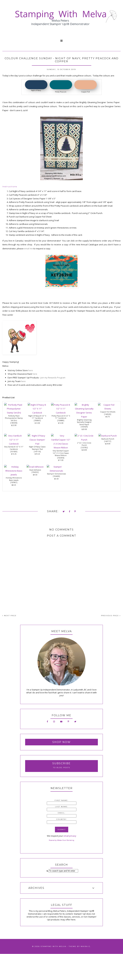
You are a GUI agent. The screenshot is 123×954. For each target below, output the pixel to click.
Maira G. (86, 946)
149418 (14, 423)
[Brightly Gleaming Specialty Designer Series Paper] (84, 416)
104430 (56, 476)
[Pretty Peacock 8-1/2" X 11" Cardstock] (60, 412)
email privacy (69, 835)
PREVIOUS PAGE (110, 616)
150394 (61, 458)
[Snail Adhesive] (35, 466)
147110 (37, 451)
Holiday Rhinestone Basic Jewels (14, 479)
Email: (61, 813)
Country (61, 819)
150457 (14, 482)
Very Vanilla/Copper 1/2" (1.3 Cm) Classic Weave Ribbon (61, 453)
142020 (108, 414)
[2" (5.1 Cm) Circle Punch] (84, 439)
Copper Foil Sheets (107, 412)
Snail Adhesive (35, 470)
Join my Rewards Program (53, 377)
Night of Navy (36, 90)
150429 (84, 427)
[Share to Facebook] (69, 512)
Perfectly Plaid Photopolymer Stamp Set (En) (14, 418)
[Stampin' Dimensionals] (56, 470)
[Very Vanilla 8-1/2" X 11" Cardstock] (13, 443)
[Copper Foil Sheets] (107, 408)
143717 (108, 441)
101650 (14, 451)
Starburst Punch (107, 439)
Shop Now (61, 742)
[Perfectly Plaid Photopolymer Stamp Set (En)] (13, 412)
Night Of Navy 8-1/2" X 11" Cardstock (37, 417)
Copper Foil (85, 92)
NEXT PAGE (9, 616)
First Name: (61, 800)
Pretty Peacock (60, 92)
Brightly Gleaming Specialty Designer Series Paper (84, 422)
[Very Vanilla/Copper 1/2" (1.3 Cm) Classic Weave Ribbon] (60, 447)
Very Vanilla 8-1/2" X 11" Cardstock (13, 448)
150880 (61, 420)
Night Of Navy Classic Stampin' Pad (37, 448)
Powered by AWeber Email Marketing (61, 840)
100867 (37, 420)
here (30, 370)
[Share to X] (64, 512)
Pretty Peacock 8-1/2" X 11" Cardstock (61, 417)
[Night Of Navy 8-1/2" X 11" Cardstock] (37, 412)
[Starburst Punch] (107, 435)
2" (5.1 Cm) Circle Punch (84, 444)
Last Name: (61, 807)
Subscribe (61, 763)
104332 (35, 472)
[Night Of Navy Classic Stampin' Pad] (37, 443)
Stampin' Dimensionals (56, 474)
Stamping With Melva (53, 946)
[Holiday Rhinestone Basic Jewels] (13, 474)
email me (28, 248)
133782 (84, 447)
